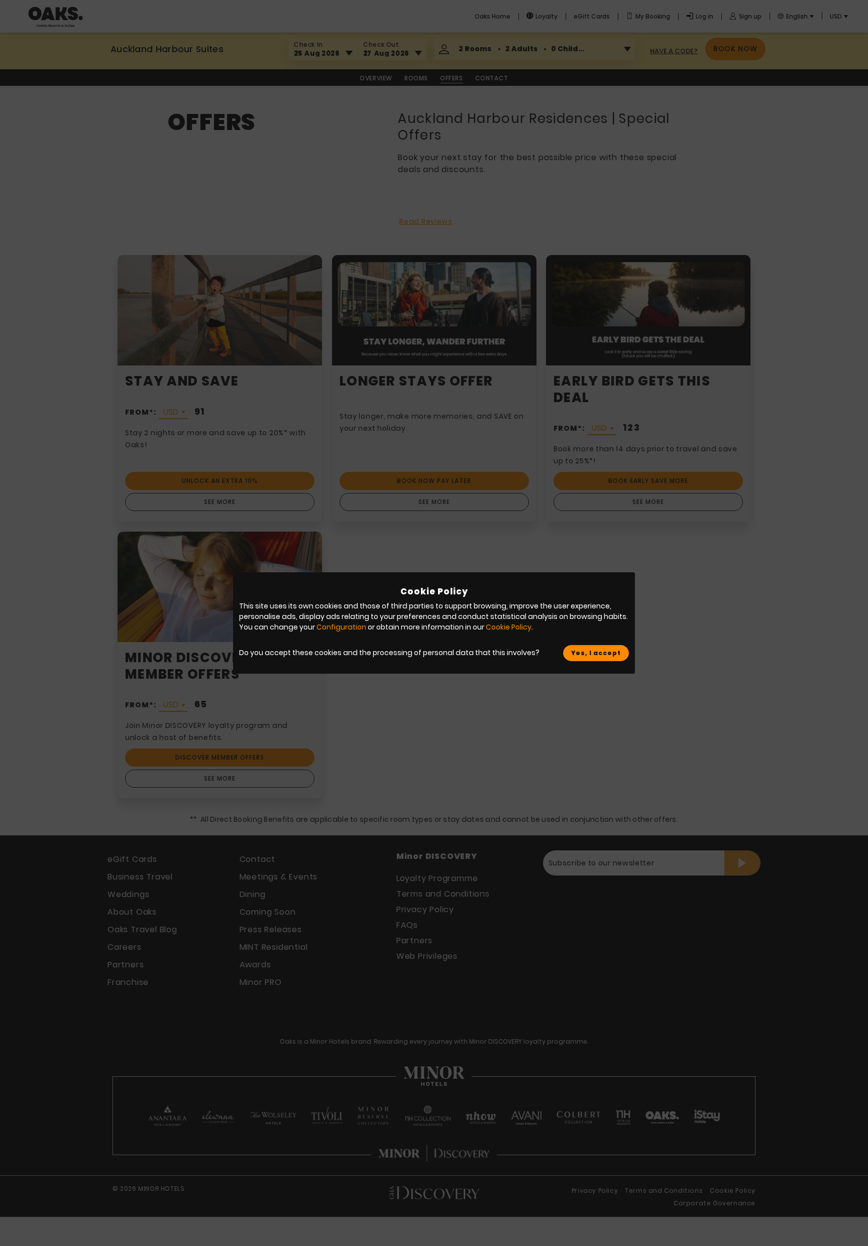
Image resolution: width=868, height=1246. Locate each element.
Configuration (341, 627)
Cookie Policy (508, 627)
